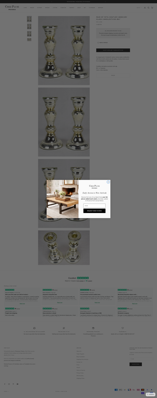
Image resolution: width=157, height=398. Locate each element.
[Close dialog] (108, 182)
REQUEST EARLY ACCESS (94, 210)
